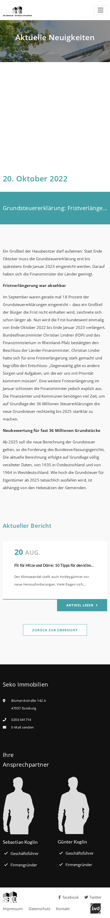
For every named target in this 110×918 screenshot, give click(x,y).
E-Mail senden (22, 727)
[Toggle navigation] (100, 10)
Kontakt (63, 908)
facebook (71, 897)
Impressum (13, 908)
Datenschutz (39, 908)
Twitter (95, 897)
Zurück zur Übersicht (55, 630)
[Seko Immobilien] (27, 897)
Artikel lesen (80, 605)
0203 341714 (21, 719)
